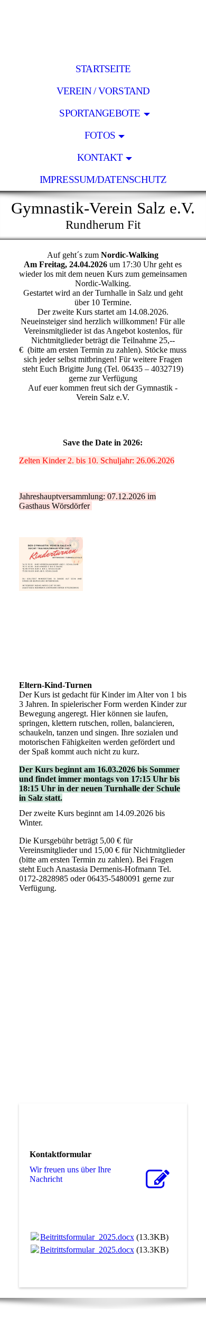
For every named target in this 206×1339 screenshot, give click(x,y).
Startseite (103, 68)
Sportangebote (99, 113)
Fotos (100, 135)
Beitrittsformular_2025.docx (87, 1237)
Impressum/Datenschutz (103, 179)
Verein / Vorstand (103, 90)
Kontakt (100, 157)
